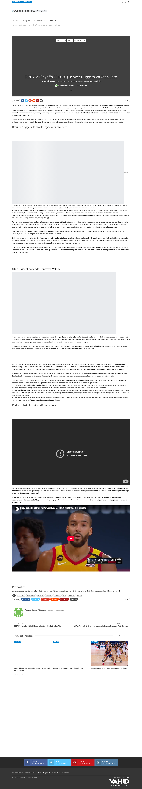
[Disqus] (71, 720)
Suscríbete (65, 773)
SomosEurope (39, 21)
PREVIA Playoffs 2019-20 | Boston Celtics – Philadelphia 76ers (38, 626)
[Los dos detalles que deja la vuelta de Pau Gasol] (109, 653)
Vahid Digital (126, 777)
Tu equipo (26, 21)
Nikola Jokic (49, 595)
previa (64, 595)
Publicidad (56, 773)
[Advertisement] (92, 10)
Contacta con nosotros (33, 773)
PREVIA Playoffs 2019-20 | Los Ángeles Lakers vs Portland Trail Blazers (100, 626)
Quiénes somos (17, 773)
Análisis (53, 21)
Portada (16, 21)
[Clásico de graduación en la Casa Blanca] (71, 653)
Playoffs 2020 (61, 40)
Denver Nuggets (79, 40)
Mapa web (46, 773)
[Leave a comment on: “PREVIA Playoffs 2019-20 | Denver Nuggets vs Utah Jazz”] (127, 100)
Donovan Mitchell (31, 595)
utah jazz (79, 595)
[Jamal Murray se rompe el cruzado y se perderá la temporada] (32, 653)
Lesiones (18, 642)
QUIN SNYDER (71, 595)
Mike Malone (40, 595)
